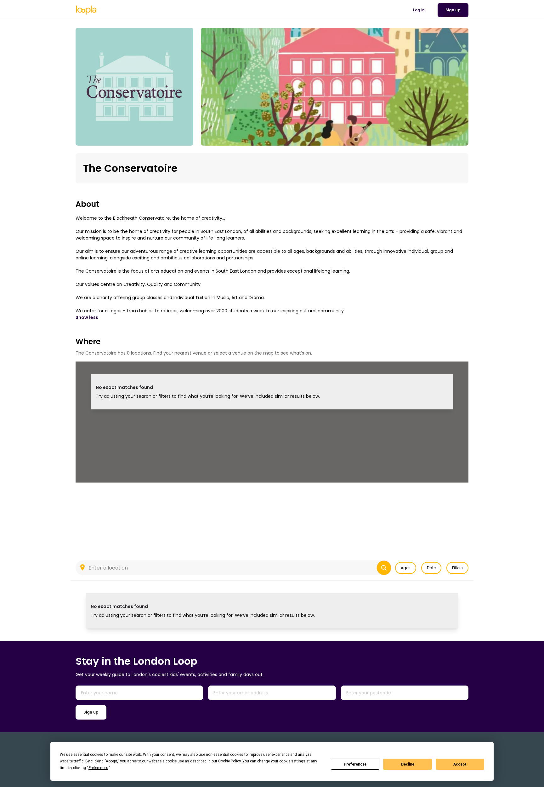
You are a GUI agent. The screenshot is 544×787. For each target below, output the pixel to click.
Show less (87, 317)
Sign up (91, 712)
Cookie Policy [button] (229, 761)
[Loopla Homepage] (86, 10)
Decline (407, 764)
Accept (460, 764)
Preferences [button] (98, 768)
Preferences (355, 764)
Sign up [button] (453, 10)
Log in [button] (419, 10)
